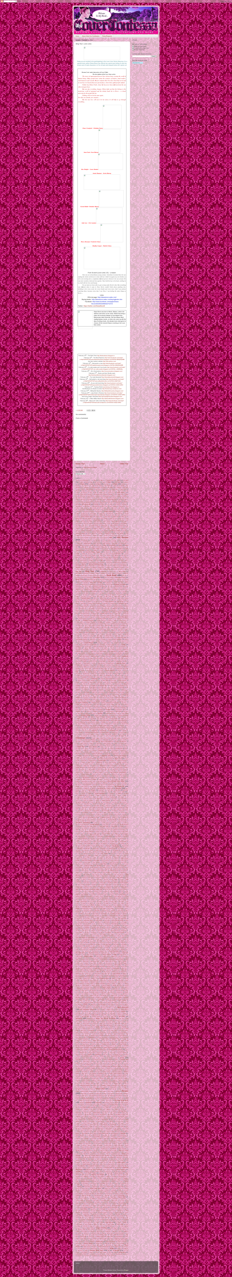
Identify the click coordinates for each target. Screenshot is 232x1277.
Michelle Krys (99, 997)
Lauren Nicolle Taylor (106, 918)
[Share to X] (91, 410)
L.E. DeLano (98, 903)
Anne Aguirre (107, 532)
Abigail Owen (115, 489)
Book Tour (119, 579)
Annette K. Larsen (109, 533)
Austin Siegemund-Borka (117, 548)
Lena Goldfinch (117, 925)
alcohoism (89, 497)
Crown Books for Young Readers (106, 644)
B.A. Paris (85, 555)
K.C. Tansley (125, 853)
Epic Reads (124, 702)
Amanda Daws (119, 511)
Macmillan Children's (93, 953)
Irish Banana (91, 790)
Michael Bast (103, 992)
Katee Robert (100, 869)
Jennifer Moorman (84, 824)
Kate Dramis (114, 865)
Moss (110, 1007)
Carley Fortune (120, 601)
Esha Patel (82, 707)
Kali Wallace (84, 858)
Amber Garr (124, 516)
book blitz (124, 575)
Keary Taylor (91, 879)
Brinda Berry (116, 587)
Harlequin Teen (106, 755)
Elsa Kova (85, 690)
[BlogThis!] (89, 410)
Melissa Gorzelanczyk (87, 987)
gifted (101, 734)
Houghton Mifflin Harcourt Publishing (86, 779)
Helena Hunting (123, 769)
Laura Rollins (80, 913)
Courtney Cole (115, 641)
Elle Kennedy (120, 687)
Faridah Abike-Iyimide (110, 713)
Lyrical (106, 947)
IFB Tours (105, 783)
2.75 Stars (81, 482)
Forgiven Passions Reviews (93, 722)
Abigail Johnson (106, 489)
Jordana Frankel (96, 841)
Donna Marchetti (119, 672)
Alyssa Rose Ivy (115, 509)
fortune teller (116, 722)
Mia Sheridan (125, 990)
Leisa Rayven (101, 925)
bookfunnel (125, 579)
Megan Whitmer (84, 981)
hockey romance (85, 774)
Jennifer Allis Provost (92, 817)
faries (118, 713)
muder (98, 1009)
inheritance (110, 786)
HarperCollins (102, 760)
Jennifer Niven (105, 824)
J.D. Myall (103, 795)
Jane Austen (96, 805)
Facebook (78, 711)
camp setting (85, 599)
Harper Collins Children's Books (105, 758)
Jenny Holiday (114, 826)
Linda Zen (93, 930)
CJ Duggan (122, 627)
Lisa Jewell (103, 934)
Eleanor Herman (122, 680)
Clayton (120, 630)
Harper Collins (91, 758)
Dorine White (94, 673)
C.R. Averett (92, 594)
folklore (93, 718)
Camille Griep (112, 598)
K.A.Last (113, 853)
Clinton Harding (110, 632)
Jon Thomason (114, 838)
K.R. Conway (79, 857)
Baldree (95, 557)
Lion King (86, 932)
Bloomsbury (79, 573)
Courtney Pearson (124, 641)
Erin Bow (109, 706)
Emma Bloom (93, 697)
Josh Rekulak (79, 843)
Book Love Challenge (109, 577)
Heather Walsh (119, 767)
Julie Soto (87, 848)
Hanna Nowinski (92, 750)
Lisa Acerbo (93, 932)
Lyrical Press (113, 947)
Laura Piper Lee (124, 911)
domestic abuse (92, 672)
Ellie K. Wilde (108, 689)
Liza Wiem (122, 937)
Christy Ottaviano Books (89, 625)
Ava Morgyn (107, 550)
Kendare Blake (103, 882)
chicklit (107, 615)
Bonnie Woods (84, 575)
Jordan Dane (112, 839)
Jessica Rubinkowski (112, 829)
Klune (117, 893)
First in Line (125, 717)
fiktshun (109, 717)
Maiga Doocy (114, 956)
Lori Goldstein (93, 942)
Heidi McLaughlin (91, 769)
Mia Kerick (118, 990)
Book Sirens (102, 579)
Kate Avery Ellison (89, 865)
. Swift (77, 480)
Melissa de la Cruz (117, 985)
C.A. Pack (116, 591)
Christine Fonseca (88, 620)
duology (108, 675)
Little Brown (124, 935)
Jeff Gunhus (85, 812)
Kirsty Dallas (92, 893)
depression (99, 666)
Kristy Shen (100, 899)
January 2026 (83, 809)
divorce (125, 670)
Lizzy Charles (105, 939)
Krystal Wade (124, 899)
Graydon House (83, 743)
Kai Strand (101, 857)
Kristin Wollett (121, 898)
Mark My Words (93, 966)
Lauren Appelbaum (85, 915)
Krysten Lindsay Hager (81, 901)
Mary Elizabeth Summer (91, 970)
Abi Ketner (98, 489)
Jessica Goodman (118, 828)
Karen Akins (116, 858)
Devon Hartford (118, 666)
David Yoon (105, 658)
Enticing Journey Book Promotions (110, 702)
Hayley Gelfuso (90, 762)
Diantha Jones (119, 668)
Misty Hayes (116, 1002)
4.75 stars (106, 484)
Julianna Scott (90, 845)
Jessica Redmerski (102, 829)
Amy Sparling (124, 523)
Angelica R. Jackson (97, 528)
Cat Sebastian (101, 605)
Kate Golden (87, 867)
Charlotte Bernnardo (84, 613)
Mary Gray (101, 970)
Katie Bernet (78, 874)
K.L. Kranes (109, 855)
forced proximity (85, 720)
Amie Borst (121, 518)
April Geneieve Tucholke (82, 537)
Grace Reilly (95, 741)
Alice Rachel (117, 504)
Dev (112, 666)
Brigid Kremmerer (107, 587)
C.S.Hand (105, 594)
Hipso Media (124, 770)
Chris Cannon (98, 617)
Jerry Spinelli (84, 828)
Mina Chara (104, 1000)
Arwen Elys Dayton (122, 540)
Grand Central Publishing (106, 741)
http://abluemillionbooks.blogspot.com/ (113, 398)
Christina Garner (92, 618)
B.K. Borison (115, 555)
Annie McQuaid (87, 535)
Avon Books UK (107, 552)
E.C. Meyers (105, 677)
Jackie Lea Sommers (88, 800)
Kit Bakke (99, 893)
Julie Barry (107, 845)
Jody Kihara (125, 836)
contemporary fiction (121, 637)
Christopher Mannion (91, 623)
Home (77, 36)
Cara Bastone (88, 601)
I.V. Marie (78, 783)
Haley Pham (78, 750)
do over (84, 672)
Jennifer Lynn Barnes (116, 822)
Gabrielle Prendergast (94, 728)
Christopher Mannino (80, 623)
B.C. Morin (100, 555)
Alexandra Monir (106, 501)
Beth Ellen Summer (92, 565)
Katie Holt (110, 874)
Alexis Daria (103, 503)
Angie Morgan (108, 528)
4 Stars (82, 484)
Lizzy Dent (112, 939)
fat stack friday (85, 715)
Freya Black (80, 725)
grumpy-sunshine (109, 745)
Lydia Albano (124, 944)
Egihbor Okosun (81, 680)
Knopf (122, 893)
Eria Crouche (97, 704)
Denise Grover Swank (114, 665)
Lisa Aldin (100, 932)
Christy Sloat (100, 625)
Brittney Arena (88, 589)
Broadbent (95, 589)
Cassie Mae (78, 605)
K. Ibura (79, 853)
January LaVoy (91, 809)
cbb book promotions (118, 606)
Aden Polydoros (84, 492)
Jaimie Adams (106, 802)
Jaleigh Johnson (123, 802)
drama (121, 673)
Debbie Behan (102, 661)
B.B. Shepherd (92, 555)
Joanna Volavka (91, 836)
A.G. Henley (99, 485)
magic (115, 954)
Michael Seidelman (106, 993)
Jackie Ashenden (123, 798)
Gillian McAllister (108, 734)
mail (120, 956)
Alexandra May (98, 501)
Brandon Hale (101, 584)
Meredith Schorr (93, 990)
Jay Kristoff (114, 810)
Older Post (124, 464)
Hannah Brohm (114, 750)
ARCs (91, 540)
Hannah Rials (107, 753)
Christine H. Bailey (112, 620)
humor (77, 781)
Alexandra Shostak (117, 501)
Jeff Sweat (99, 812)
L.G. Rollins (106, 903)
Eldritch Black (113, 680)
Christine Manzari (80, 622)
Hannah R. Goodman (97, 753)
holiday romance (123, 774)
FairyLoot (95, 711)
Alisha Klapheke (113, 506)
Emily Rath (80, 695)
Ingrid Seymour (101, 786)
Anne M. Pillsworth (91, 533)
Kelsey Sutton (95, 882)
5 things (123, 484)
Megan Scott (111, 980)
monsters (112, 1005)
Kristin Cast (88, 898)
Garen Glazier (120, 728)
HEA (106, 762)
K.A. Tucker (104, 853)
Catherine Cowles (118, 605)
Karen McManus (96, 862)
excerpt (108, 709)
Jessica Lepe (83, 829)
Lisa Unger (90, 935)
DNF (77, 672)
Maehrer (79, 954)
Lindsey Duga (123, 930)
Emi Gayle (86, 692)
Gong (81, 739)
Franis (102, 723)
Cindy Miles (87, 627)
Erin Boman (102, 706)
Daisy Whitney (86, 649)
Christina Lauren (102, 618)
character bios (107, 612)
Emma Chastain (109, 697)
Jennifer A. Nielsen (81, 817)
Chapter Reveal (98, 611)
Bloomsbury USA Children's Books (91, 573)
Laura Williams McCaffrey (114, 913)
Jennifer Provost (114, 824)
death (84, 661)
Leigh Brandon (123, 923)
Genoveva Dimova (104, 732)
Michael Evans (111, 992)
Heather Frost (118, 764)
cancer (114, 599)
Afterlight (111, 494)
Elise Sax (106, 682)
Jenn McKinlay (79, 815)
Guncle (101, 746)
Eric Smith (118, 704)
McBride (83, 975)
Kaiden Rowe (108, 857)
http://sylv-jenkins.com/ (109, 361)
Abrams (77, 491)
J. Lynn (122, 791)
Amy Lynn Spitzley (88, 523)
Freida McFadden (124, 723)
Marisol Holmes (98, 964)
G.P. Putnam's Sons (119, 727)
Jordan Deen (120, 839)
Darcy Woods (108, 654)
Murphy (79, 1011)
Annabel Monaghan (97, 532)
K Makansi (114, 851)
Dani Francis (119, 649)
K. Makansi (85, 853)
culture (94, 646)
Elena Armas (84, 682)
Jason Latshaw (125, 809)
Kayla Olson (112, 877)
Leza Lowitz (104, 927)
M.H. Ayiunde (106, 949)
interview (118, 788)
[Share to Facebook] (93, 410)
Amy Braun (113, 520)
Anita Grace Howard (80, 530)
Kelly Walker (107, 881)
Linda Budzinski (85, 930)
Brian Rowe (110, 586)
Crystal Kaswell (88, 646)
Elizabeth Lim (94, 685)
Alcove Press (96, 497)
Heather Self (111, 767)
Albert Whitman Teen (80, 497)
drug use (96, 675)
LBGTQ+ (92, 922)
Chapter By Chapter (88, 611)
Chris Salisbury (106, 617)
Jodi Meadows (108, 836)
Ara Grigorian (104, 537)
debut (125, 661)
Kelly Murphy (94, 881)
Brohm (121, 589)
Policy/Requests (107, 36)
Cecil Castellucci (91, 608)
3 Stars (108, 482)
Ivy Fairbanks (93, 791)
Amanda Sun (102, 515)
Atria (104, 545)
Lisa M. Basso (111, 934)
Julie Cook (94, 846)
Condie (116, 635)
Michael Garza (119, 992)
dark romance (94, 656)
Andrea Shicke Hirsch (81, 526)
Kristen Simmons (118, 896)
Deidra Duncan (86, 663)
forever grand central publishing (119, 720)
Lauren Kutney (79, 918)
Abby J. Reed (80, 489)
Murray (84, 1011)
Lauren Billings (104, 915)
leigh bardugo (114, 923)
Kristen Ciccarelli (80, 896)
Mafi (84, 954)
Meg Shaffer (115, 976)
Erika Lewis (95, 706)
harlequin (79, 755)
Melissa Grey (96, 987)
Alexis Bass (95, 502)
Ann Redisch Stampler (114, 530)
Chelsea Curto (118, 613)
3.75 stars (125, 482)
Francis (89, 723)
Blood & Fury (112, 571)
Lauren (77, 915)
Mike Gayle (125, 999)
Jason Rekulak (87, 810)
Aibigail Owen (120, 494)
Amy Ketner (124, 521)
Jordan (106, 839)
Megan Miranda (84, 980)
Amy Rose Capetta (98, 523)
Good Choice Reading (90, 740)
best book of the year (111, 564)
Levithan (87, 927)
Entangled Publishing (82, 702)
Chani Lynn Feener (112, 610)
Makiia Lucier (125, 956)
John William (106, 838)
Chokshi (86, 617)
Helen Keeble (115, 769)
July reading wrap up (122, 848)
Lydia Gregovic (79, 946)
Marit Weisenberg (84, 966)
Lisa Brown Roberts (119, 932)
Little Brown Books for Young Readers (85, 937)
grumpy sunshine (99, 744)
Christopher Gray (122, 622)
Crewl (122, 642)
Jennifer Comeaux (90, 819)
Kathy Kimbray (97, 872)
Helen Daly (99, 769)
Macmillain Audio (114, 951)
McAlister (124, 973)
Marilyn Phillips (122, 963)
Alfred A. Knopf (111, 502)
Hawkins (83, 762)
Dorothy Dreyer (102, 673)
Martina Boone (116, 968)
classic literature (92, 630)
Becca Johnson (92, 562)
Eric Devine (104, 704)
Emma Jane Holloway (121, 697)
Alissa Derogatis (93, 508)
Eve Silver (124, 707)
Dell (95, 665)
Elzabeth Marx (125, 690)
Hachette (111, 748)
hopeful (122, 777)
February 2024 (113, 715)
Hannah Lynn (105, 752)
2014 (91, 482)
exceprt (100, 709)
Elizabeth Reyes (84, 687)
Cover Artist (79, 642)
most (114, 1007)
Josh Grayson (123, 841)
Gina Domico (93, 735)
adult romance (121, 492)
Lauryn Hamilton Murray (117, 920)
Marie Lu (101, 963)
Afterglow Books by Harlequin (100, 494)
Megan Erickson (104, 978)
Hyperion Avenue (101, 781)
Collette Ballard (99, 635)
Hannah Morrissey (114, 752)
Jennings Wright (81, 826)
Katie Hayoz (102, 874)
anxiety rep (106, 535)
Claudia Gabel (106, 630)
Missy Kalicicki (108, 1002)
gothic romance (123, 739)
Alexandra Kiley (89, 501)
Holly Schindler (94, 777)
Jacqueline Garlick (80, 802)
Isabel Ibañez (102, 790)
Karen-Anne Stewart (114, 862)
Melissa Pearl (80, 988)
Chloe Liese (80, 617)
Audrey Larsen (79, 548)
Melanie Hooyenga (113, 981)
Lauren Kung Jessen (122, 916)
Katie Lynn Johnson (118, 874)
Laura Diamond (105, 910)
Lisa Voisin (97, 935)
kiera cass (115, 886)
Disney (101, 670)
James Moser (87, 803)
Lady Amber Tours (86, 906)
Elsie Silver (108, 690)
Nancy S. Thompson (122, 1013)
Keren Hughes (101, 884)
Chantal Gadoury (123, 610)
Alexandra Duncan (80, 501)
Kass (121, 863)
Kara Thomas (109, 858)
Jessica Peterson (92, 829)
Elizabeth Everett (108, 683)
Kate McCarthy (121, 867)
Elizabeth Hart (118, 683)
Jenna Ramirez (98, 815)
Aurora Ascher (105, 548)
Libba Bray (87, 928)
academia (89, 490)
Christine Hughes (123, 620)
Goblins (109, 738)
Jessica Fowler (109, 828)
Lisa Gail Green (94, 934)
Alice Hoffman (109, 504)
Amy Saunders (115, 523)
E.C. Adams (97, 677)
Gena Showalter (79, 732)
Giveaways (80, 738)
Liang (81, 929)
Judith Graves (112, 843)
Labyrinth (99, 905)
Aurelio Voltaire (96, 548)
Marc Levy (88, 959)
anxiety (100, 535)
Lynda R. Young (115, 946)
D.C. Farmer (96, 648)
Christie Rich (114, 617)
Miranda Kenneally (89, 1002)
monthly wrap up (81, 1007)
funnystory (122, 725)
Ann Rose (124, 530)
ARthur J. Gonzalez (111, 540)
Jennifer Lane (97, 822)
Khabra (85, 886)
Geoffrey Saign (123, 732)
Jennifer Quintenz (124, 824)
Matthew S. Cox (89, 973)
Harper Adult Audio (111, 757)
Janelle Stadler (92, 807)
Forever (93, 720)
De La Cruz (124, 660)
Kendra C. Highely (112, 882)
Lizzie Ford (97, 939)
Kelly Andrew (114, 879)
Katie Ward (120, 875)
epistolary (83, 704)
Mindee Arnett (112, 1000)
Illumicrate (117, 783)
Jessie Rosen (108, 831)
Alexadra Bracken (91, 499)
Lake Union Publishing (98, 906)
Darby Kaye (100, 654)
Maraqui (83, 959)
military (94, 1000)
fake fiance (125, 711)
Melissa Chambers (95, 985)
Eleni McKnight (92, 682)
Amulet (82, 520)
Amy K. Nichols (116, 521)
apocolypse (113, 535)
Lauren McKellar (95, 918)
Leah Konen (106, 922)
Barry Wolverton (83, 560)
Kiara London (101, 886)
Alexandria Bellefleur (85, 503)
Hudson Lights (115, 779)
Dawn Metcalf (83, 660)
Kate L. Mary (113, 867)
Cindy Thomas (104, 627)
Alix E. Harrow (102, 508)
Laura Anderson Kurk (87, 910)
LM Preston (119, 939)
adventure (90, 494)
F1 (125, 709)
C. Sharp (110, 591)
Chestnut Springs (95, 615)
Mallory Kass (94, 958)
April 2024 (120, 535)
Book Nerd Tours (121, 577)
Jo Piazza (104, 834)
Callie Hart (124, 596)
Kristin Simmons (104, 898)
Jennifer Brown (115, 817)
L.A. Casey (82, 903)
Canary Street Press (106, 600)
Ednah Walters (109, 678)
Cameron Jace (103, 598)
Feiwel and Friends (123, 715)
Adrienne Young (111, 492)
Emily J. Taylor (106, 694)
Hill (118, 770)
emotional (91, 701)
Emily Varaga (113, 695)
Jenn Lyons (117, 814)
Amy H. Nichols (106, 521)
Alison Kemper (84, 508)
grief (86, 744)
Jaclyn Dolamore (106, 800)
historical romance (99, 772)
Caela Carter (91, 596)
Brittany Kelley (123, 587)
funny (116, 725)
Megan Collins (79, 978)
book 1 (103, 575)
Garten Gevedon (86, 730)
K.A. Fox (91, 853)
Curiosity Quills (101, 646)
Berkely (77, 564)
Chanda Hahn (87, 610)
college (92, 635)
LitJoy (118, 935)
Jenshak (122, 826)
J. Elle (108, 791)
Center (121, 608)
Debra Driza (119, 661)
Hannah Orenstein (86, 753)
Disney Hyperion (110, 670)
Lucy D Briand (82, 944)
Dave (109, 656)
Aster (92, 545)
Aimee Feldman (90, 496)
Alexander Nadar (101, 499)
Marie (86, 963)
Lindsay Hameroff (114, 930)
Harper (96, 757)
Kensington (94, 884)
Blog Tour (89, 571)
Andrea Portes (123, 525)
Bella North (124, 562)
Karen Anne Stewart (87, 860)
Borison (116, 581)
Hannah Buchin (79, 752)
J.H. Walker (124, 795)
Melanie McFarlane (80, 983)
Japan (110, 809)
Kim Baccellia (88, 887)
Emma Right (111, 699)
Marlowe (117, 966)
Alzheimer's (79, 511)
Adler (96, 492)
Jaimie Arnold (114, 802)
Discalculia (89, 670)
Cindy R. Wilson (95, 627)
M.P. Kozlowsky (86, 951)
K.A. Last (97, 853)
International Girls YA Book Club (105, 788)
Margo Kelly (85, 961)
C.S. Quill (99, 594)
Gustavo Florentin (109, 746)
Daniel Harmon (94, 651)
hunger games (84, 781)
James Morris (79, 803)
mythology (78, 1013)
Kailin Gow (116, 857)
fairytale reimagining (109, 711)
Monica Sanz (105, 1005)
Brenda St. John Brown (99, 586)
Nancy (94, 1013)
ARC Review (122, 537)
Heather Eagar (99, 764)
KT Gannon (91, 901)
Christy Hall (79, 625)
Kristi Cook (125, 896)
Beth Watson (93, 567)
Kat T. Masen (80, 865)
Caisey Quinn (100, 596)
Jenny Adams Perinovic (92, 826)
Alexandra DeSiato (122, 499)
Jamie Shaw (125, 803)
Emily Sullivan (103, 696)
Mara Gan (112, 958)
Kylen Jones (121, 901)
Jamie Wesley (80, 805)
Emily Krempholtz (115, 694)
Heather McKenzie (102, 767)
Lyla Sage (107, 946)
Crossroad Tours (92, 644)
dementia (100, 665)
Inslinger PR (87, 788)
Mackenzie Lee (103, 951)
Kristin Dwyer (96, 898)
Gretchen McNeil (79, 744)
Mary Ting (123, 970)
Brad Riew (85, 582)
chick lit (102, 615)
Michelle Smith (84, 999)
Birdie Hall (88, 569)
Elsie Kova (101, 690)
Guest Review (93, 746)
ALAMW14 (124, 496)
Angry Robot (124, 528)
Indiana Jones (120, 784)
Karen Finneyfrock (115, 860)
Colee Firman (100, 634)
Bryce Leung (85, 591)
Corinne (126, 639)
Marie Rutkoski (108, 963)
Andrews (113, 526)
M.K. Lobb (113, 949)
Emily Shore (95, 695)
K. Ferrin (126, 851)
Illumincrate (124, 783)
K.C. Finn (119, 853)
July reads (78, 850)
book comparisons (87, 577)
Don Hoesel (101, 672)
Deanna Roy (78, 661)
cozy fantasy (116, 643)
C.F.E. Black (85, 593)
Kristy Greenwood (92, 899)
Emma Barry (85, 697)
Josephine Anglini (114, 841)
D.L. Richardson (120, 648)
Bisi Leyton (95, 569)
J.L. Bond (93, 797)
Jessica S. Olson (79, 831)
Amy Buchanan (120, 520)
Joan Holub (125, 835)
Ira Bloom (83, 790)
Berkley (83, 564)
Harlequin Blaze (96, 755)
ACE (94, 491)
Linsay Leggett (79, 932)
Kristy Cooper (83, 899)
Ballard (109, 557)
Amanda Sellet (84, 515)
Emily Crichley (121, 692)
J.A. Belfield (119, 793)
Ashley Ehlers (114, 541)
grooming (91, 744)
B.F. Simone (107, 555)
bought (121, 581)
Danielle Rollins (90, 653)
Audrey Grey (124, 547)
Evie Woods (93, 709)
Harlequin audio (87, 755)
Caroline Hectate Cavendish (94, 603)
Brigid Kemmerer (97, 588)
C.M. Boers (124, 593)
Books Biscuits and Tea (87, 581)
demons (105, 665)
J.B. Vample (96, 795)
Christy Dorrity (125, 623)
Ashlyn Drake (115, 543)
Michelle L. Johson (108, 997)
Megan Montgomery (94, 980)
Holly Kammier (123, 775)
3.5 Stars (117, 482)
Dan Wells (112, 649)
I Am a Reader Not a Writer (116, 781)
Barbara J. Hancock (99, 558)
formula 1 (103, 722)
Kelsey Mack (78, 882)
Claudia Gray (114, 630)
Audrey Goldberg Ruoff (102, 547)
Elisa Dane (100, 682)
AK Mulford (107, 496)
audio (120, 545)
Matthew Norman (79, 973)
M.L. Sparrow (121, 949)
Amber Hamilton (87, 518)
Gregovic (115, 743)
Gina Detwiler (84, 735)
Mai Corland (99, 956)
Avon (81, 552)
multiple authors (110, 1009)
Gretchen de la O (123, 743)
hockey (77, 774)
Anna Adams (87, 531)
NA (83, 1013)
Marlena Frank (110, 966)
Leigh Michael (79, 925)
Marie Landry (93, 963)
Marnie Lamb (124, 966)
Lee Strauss (100, 923)
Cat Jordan (93, 605)
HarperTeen (111, 760)
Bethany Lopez (101, 567)
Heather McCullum (92, 767)
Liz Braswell (100, 937)
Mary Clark (124, 968)
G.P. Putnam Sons (84, 727)
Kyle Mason (105, 901)
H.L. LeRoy (98, 748)
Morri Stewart (103, 1007)
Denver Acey (92, 666)
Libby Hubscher (99, 928)
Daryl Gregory (103, 656)
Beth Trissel (85, 567)
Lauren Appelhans (95, 915)
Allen (108, 508)
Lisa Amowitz (108, 932)
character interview (117, 612)
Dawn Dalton (113, 658)
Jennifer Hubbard (113, 820)
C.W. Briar (111, 594)
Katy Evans (90, 877)
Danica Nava (86, 651)
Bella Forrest (117, 562)
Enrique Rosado (113, 701)
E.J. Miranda (112, 677)
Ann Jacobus (105, 530)
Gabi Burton (83, 728)
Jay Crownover (105, 810)
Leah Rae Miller (115, 922)
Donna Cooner (109, 672)
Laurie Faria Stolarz (88, 920)
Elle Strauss (85, 689)
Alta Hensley (89, 509)
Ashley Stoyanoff (97, 543)
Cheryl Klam (125, 613)
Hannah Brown (123, 750)
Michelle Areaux (113, 995)
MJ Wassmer (124, 1002)
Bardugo (122, 558)
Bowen (126, 581)
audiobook (83, 547)
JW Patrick (101, 851)
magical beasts (79, 956)
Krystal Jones (116, 899)
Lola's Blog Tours (108, 940)
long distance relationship (119, 940)
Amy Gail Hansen (98, 521)
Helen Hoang (107, 769)
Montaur (118, 1005)
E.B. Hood (90, 677)
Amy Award (97, 520)
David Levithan (98, 658)
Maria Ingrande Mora (94, 961)
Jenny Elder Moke (103, 826)
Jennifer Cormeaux (101, 819)
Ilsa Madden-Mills (87, 784)
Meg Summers (123, 976)
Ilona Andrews (79, 784)
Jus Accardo (116, 850)
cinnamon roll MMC (113, 627)
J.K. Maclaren (79, 797)
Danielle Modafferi (81, 653)
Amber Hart (96, 518)
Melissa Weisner (98, 988)
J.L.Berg (105, 797)
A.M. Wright (102, 487)
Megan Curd (94, 978)
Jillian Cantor (97, 833)
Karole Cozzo (79, 863)
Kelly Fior (121, 879)
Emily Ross (87, 695)
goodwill (106, 740)
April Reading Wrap (94, 537)
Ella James (93, 687)
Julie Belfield (115, 845)
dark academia (117, 654)
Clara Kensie (109, 629)
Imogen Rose (103, 784)
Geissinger (124, 730)
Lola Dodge (99, 941)
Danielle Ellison (113, 651)
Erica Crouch (125, 704)
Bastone (97, 560)
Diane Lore (111, 668)
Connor (90, 637)
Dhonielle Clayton (79, 668)
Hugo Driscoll (123, 779)
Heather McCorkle (80, 767)
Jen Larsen (84, 814)
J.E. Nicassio (110, 795)
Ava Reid (114, 550)
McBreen (78, 975)
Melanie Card (104, 981)
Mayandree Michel (106, 973)
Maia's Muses (106, 956)
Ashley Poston (87, 543)
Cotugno (98, 641)
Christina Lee (111, 618)
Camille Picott (120, 598)
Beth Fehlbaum (101, 565)
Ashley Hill (79, 543)
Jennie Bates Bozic (124, 815)
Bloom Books (122, 571)
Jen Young (104, 814)
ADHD (91, 492)
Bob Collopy (111, 573)
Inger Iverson (84, 786)
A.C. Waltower (84, 485)
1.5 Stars (101, 480)
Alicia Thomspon (96, 506)
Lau (126, 908)
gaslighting (94, 730)
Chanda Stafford (96, 610)
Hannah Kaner (97, 752)
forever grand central (104, 720)
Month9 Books (125, 1005)
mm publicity (78, 1004)
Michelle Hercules (90, 997)
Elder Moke (105, 680)
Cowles (105, 643)
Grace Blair (78, 741)
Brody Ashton (115, 589)
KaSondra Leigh (114, 864)
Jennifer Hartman (91, 820)
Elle (99, 687)
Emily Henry (98, 694)
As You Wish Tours (87, 541)
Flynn (88, 718)
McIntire (107, 975)
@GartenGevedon (84, 480)
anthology (95, 535)
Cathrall (98, 606)
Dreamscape (80, 675)
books (78, 581)
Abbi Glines (125, 487)
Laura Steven (95, 913)
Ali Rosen (102, 504)
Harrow (77, 762)
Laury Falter (107, 920)
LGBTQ (110, 927)
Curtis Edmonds (110, 646)
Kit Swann (105, 893)
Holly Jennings (115, 775)
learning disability (88, 923)
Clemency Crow (101, 632)
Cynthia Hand (87, 648)
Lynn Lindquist (83, 947)
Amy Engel (82, 521)
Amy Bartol (106, 520)
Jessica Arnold (100, 828)
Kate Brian (99, 865)
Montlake (90, 1007)
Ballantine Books (102, 557)
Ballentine (115, 557)
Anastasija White (104, 525)
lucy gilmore (98, 944)
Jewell (78, 833)
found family (124, 722)
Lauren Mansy (87, 918)
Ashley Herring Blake (123, 541)
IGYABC (111, 783)
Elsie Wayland (117, 690)
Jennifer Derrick (112, 819)
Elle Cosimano (112, 687)
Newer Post (80, 464)
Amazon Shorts (98, 516)
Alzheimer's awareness (89, 511)
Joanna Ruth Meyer (81, 836)
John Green (99, 838)
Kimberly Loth (79, 891)
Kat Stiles (126, 863)
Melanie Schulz (89, 983)
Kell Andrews (99, 879)
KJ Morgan (111, 893)
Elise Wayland (114, 682)
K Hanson (108, 851)
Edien (102, 678)
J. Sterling (83, 793)
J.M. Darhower (121, 797)
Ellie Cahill (101, 689)
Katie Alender (124, 872)
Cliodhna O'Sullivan (120, 632)
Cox (110, 643)
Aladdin (118, 496)
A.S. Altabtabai (118, 487)
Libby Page (107, 928)
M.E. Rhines (98, 949)
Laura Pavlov (116, 911)
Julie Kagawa (116, 846)
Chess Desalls (86, 615)
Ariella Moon (97, 540)
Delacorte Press (120, 663)
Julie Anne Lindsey (99, 845)
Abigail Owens (123, 489)
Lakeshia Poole (108, 906)
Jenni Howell (115, 815)
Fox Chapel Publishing (81, 723)
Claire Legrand (101, 629)
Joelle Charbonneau (82, 838)
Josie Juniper (87, 843)
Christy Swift (108, 625)
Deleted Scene (88, 665)
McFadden (95, 975)
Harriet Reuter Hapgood (121, 760)
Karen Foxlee (124, 860)
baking (82, 557)
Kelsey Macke (86, 882)
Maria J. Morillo (104, 961)
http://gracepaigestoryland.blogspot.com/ (110, 396)
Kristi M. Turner (80, 898)
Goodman (100, 739)
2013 (86, 482)
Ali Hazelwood (86, 504)
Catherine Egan (83, 606)
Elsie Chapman (93, 690)
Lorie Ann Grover (101, 942)
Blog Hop (78, 571)
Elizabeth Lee (85, 685)
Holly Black (92, 776)
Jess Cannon (92, 828)
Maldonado (79, 958)
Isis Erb (117, 790)
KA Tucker (94, 857)
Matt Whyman (107, 971)
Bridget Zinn (88, 587)
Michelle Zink (93, 999)
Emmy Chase (83, 701)
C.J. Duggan (93, 593)
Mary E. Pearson (80, 970)
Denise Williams (83, 666)
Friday (86, 725)
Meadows (88, 976)
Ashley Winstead (106, 543)
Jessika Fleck (116, 831)
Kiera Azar (108, 886)
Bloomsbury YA (104, 573)
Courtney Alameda (106, 641)
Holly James (107, 775)
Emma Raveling (103, 699)
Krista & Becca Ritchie (103, 894)
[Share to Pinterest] (94, 410)
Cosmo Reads (85, 641)
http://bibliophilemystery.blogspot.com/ (112, 391)
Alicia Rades (87, 506)
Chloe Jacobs (125, 615)
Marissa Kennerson (108, 964)
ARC (110, 537)
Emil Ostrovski (102, 692)
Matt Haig (98, 971)
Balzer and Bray (83, 558)
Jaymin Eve (121, 810)
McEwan (89, 975)
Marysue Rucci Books (81, 971)
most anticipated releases (86, 1009)
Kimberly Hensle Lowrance (110, 889)
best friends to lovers (81, 565)
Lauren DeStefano (90, 916)
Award (83, 553)
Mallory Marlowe (103, 958)
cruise (117, 644)
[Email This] (87, 410)
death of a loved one (92, 661)
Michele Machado (94, 995)
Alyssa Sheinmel (124, 509)
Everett (85, 709)
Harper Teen (118, 758)
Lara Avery (95, 908)
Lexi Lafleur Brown (95, 927)
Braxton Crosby (108, 584)
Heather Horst (86, 765)
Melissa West (107, 988)
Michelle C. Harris (80, 997)
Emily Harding (90, 694)
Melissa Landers (106, 987)
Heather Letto (95, 765)
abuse (83, 491)
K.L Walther (95, 855)
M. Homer (83, 949)
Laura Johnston (92, 911)
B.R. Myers (124, 555)
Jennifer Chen (81, 819)
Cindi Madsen (124, 625)
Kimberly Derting (85, 889)
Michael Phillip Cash (86, 993)
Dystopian (83, 677)
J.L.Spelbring (112, 797)
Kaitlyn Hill (78, 858)
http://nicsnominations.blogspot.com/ (112, 371)
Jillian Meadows (106, 833)
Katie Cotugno (86, 874)
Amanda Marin (110, 513)
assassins (87, 545)
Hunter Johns (92, 781)
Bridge (82, 587)
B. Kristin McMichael (116, 553)
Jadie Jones (98, 802)
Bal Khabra (88, 557)
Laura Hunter (84, 911)
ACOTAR (100, 490)
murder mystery (124, 1009)
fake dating (118, 711)
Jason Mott (79, 810)
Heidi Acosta (83, 769)
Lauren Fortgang (100, 916)
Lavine (126, 920)
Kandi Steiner (101, 858)
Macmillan (124, 951)
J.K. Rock (86, 797)
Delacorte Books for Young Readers (106, 663)
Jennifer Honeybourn (101, 820)
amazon (118, 514)
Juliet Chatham (95, 848)
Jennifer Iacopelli (123, 820)
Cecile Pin (99, 608)
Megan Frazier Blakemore (117, 978)
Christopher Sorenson (115, 623)
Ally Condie (82, 509)
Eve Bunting (116, 707)
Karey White (124, 862)
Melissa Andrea (85, 985)
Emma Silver (119, 699)
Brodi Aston (102, 589)
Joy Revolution (103, 843)
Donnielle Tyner (86, 673)
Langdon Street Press (86, 908)
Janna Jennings (118, 807)
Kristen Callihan (123, 894)
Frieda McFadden (93, 725)
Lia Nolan (123, 927)
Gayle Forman (102, 730)
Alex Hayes (82, 499)
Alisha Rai (121, 506)
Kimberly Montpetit (88, 891)
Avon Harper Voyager (118, 552)
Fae (83, 711)
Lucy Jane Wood (107, 944)
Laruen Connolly (119, 908)
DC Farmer (115, 660)
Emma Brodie (101, 697)
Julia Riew (82, 845)
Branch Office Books (118, 582)
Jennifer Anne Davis (105, 817)
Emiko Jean (94, 692)
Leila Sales (94, 925)
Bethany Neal (109, 567)
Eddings (88, 678)
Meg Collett (101, 976)
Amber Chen (115, 516)
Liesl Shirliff (124, 928)
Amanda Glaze (93, 513)
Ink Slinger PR (119, 786)
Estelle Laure (90, 707)
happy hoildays (115, 753)
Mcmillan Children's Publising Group (119, 975)
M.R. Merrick (95, 951)
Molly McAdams (102, 1004)
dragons (116, 673)
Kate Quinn (92, 869)
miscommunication (99, 1002)
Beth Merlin (108, 565)
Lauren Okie (115, 918)
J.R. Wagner (98, 798)
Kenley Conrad (80, 884)
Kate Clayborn (106, 865)
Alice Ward (124, 504)
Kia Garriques (92, 886)
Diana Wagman (104, 668)
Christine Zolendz (90, 622)
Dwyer (125, 675)
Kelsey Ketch (123, 881)
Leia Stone (107, 923)
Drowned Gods (88, 675)
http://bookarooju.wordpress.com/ (112, 388)
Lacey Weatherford (117, 905)
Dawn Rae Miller (102, 660)
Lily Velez (78, 930)
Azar (96, 553)
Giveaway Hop (122, 735)
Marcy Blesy (96, 959)
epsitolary (89, 704)
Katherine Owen (94, 870)
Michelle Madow (118, 997)
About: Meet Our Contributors (90, 36)
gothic (116, 739)
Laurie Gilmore (98, 920)
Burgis (100, 591)
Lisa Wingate (104, 935)
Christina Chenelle (82, 618)
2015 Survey (97, 482)
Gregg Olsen (98, 743)
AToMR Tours (99, 545)
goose (111, 739)
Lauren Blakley (123, 915)
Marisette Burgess (80, 964)
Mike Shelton (80, 1000)
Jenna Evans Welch (88, 815)
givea (107, 735)
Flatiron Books (80, 718)
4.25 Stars (91, 484)
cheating (111, 613)
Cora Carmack (117, 639)
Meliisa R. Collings (111, 983)
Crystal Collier (79, 646)
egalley (126, 678)
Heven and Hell (111, 770)
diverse (119, 670)
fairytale (101, 711)
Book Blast (111, 575)
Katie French (95, 874)
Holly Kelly (78, 777)
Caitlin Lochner (108, 596)
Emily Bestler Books (111, 692)
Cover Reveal (88, 643)
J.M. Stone (84, 798)
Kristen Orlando (108, 896)
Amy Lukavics (79, 523)
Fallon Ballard (80, 713)
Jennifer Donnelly (122, 819)
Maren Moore (104, 959)
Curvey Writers (123, 646)
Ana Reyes (85, 525)
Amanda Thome (111, 514)
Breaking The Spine (120, 584)
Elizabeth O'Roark (113, 685)
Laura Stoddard (103, 913)
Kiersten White (79, 887)
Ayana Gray (90, 553)
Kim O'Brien (95, 887)
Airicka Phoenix (99, 496)
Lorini (108, 942)
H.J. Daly (92, 748)
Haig (126, 748)
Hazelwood (99, 762)
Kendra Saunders (123, 882)
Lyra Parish (100, 947)
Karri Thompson (87, 863)
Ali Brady (118, 503)
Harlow (90, 757)
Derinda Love (106, 666)
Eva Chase (97, 707)
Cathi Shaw (91, 606)
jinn (87, 834)
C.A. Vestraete (123, 591)
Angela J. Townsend (86, 528)
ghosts (97, 734)
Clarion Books (84, 630)
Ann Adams (88, 530)
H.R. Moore (105, 748)
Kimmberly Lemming (108, 891)
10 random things (109, 480)
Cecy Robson (107, 608)
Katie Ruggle (113, 875)
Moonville (96, 1007)
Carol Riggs (83, 603)
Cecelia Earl (83, 608)
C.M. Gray (78, 594)
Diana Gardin (88, 668)
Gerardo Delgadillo (89, 734)
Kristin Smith (113, 898)
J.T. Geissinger (106, 798)
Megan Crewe (87, 978)
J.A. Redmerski (81, 795)
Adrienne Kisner (102, 492)
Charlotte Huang (94, 613)
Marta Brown (98, 968)
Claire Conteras (85, 629)
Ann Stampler (79, 531)
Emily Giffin (82, 694)
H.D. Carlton (85, 748)
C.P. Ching (84, 594)
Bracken (79, 582)
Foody (98, 718)
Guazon (126, 744)
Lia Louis (116, 927)
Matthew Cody (115, 971)
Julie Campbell (80, 846)
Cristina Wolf (83, 644)
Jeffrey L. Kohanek (107, 812)
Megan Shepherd (119, 980)
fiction (92, 717)
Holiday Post (114, 774)
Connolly (85, 637)
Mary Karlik (109, 970)
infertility (77, 786)
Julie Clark (87, 846)
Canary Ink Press (95, 599)
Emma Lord (87, 699)
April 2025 (126, 535)
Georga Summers (80, 734)
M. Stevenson (90, 949)
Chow (91, 617)
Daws (109, 660)
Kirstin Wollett (84, 893)
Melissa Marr (117, 987)
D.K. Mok (112, 648)
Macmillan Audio (80, 953)
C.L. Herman (116, 593)
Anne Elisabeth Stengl (118, 531)
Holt (107, 777)
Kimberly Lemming (122, 889)
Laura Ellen (113, 910)
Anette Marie (120, 526)
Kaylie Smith (120, 877)
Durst (113, 675)
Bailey (77, 557)
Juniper (91, 850)
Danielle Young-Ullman (109, 653)
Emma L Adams (79, 699)
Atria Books (112, 545)
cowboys (99, 642)
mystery (123, 1011)
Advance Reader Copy (81, 494)
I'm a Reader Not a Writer (88, 783)
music (89, 1011)
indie (126, 784)
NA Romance (88, 1013)
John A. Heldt (92, 838)
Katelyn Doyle (108, 869)
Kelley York (106, 879)
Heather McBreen (123, 765)
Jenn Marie (124, 814)
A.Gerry (115, 485)
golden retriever (116, 738)
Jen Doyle (122, 812)
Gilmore (116, 734)
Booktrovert (104, 581)
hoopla (111, 777)
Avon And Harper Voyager (93, 552)
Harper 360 (102, 757)
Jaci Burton (114, 798)
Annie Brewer (120, 533)
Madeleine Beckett (105, 952)
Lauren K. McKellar (110, 916)
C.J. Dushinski (100, 593)
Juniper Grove (98, 850)
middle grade (101, 999)
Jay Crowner (96, 810)
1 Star (94, 480)
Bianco (82, 569)
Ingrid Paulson (93, 786)
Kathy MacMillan (106, 872)
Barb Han (91, 558)
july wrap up (85, 850)
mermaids (100, 990)
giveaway (113, 735)
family (86, 713)
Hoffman (94, 774)
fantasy (100, 713)
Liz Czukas (107, 937)
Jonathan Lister (89, 839)
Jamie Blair (101, 803)
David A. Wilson (116, 656)
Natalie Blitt (86, 1014)
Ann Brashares (96, 530)
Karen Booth (97, 860)
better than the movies (119, 567)
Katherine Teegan (113, 870)
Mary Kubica (116, 970)
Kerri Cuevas (116, 884)
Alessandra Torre (114, 497)
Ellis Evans (78, 690)
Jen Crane (116, 812)
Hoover (117, 777)
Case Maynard (113, 603)
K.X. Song (87, 857)
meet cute (94, 976)
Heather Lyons (103, 765)
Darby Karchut (92, 654)
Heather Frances (109, 764)
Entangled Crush (122, 701)
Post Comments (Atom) (90, 467)
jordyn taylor (105, 841)
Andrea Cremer (114, 525)
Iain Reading (98, 783)
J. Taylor (89, 793)
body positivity (119, 573)
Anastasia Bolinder (94, 525)
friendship (111, 725)
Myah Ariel (112, 1011)
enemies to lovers (100, 701)
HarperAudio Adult (92, 760)
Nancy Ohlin (101, 1013)
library (113, 929)
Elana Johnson (91, 680)
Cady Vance (83, 596)
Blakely (121, 569)
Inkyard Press (79, 788)
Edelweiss (95, 678)
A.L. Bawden (121, 485)
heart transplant (112, 762)
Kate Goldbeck (79, 867)
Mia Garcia (111, 990)
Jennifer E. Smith (80, 821)
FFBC (85, 717)
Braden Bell (93, 582)
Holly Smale (102, 777)
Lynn (77, 947)
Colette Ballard (108, 634)
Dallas (92, 649)
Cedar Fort (114, 608)
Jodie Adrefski (118, 836)
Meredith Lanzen (84, 990)
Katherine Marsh (85, 870)
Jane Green (112, 805)
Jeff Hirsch (92, 812)
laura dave (97, 910)
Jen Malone (91, 814)
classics (99, 630)
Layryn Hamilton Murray (82, 922)
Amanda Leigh (101, 513)
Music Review (104, 1011)
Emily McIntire (124, 694)
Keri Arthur (109, 884)
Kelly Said (101, 881)
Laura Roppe (88, 913)
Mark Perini (102, 966)
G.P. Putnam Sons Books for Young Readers (102, 727)
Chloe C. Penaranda (115, 615)
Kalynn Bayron (92, 858)
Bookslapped (97, 581)
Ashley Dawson (105, 541)
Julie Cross (101, 846)
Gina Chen (122, 734)
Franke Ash (108, 723)
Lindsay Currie (105, 930)
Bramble (100, 582)
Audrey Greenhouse (114, 547)
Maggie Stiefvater (107, 954)
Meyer (106, 990)
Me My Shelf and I (80, 976)
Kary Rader (95, 863)
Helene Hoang (79, 770)
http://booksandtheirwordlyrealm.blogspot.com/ (102, 375)
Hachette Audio (119, 748)
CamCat (95, 598)
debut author (78, 663)
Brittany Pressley (79, 589)
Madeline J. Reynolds (115, 952)
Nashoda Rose (79, 1014)
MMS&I (85, 1004)
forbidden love (114, 718)
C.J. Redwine (109, 593)
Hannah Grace (88, 752)
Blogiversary (104, 571)
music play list (96, 1011)
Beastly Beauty (109, 560)
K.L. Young (124, 855)
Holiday (99, 774)
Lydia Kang (87, 946)
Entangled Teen (95, 702)
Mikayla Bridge (117, 999)
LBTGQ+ (99, 922)
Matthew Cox (124, 971)
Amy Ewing (89, 521)
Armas (104, 540)
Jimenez (82, 834)
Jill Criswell (89, 833)
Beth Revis (78, 567)
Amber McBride (104, 518)
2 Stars (118, 480)
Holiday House (106, 774)
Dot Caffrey (110, 673)
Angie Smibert (116, 528)
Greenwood (91, 743)
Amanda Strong (93, 514)
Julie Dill (108, 846)
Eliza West (90, 683)
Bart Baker (91, 560)
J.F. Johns (117, 795)
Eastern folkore (80, 678)
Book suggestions (111, 579)
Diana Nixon (96, 668)
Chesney (79, 615)
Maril (115, 963)
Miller (99, 1000)
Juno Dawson (107, 850)
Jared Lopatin (117, 809)
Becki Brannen (101, 562)
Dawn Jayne (121, 658)
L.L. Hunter (121, 903)
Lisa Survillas (83, 935)
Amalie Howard (108, 511)
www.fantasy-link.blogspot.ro (111, 387)
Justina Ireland (79, 852)
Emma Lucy (95, 699)
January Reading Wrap (102, 809)
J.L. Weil (99, 797)
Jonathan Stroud (99, 839)
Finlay (119, 717)
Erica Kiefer (79, 706)
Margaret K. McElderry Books (116, 959)
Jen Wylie (98, 814)
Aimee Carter (82, 496)
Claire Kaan (93, 629)
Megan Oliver (103, 980)
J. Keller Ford (115, 791)
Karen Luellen (87, 862)
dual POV (102, 675)
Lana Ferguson (118, 906)
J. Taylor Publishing (99, 793)
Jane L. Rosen (120, 805)
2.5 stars (125, 480)
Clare (114, 629)
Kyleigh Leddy (113, 901)
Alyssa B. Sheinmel (106, 509)
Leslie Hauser (125, 925)
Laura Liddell (101, 911)
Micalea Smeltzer (94, 992)
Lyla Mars (100, 946)
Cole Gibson (92, 634)
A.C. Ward (92, 485)
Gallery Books (110, 729)
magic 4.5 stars (123, 954)
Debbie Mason (111, 661)
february (106, 715)
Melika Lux (120, 983)
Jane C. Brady (104, 805)
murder (117, 1009)
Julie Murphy (125, 846)
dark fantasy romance (84, 656)
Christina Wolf (119, 618)
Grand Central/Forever (120, 741)
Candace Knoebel (123, 599)
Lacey (109, 905)
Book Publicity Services (92, 579)
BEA (102, 560)
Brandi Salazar (92, 584)
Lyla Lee (94, 946)
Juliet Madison (104, 848)
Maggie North (98, 954)
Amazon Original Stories (87, 516)
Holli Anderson (84, 775)
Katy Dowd (84, 877)
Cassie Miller (86, 605)
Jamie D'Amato (108, 803)
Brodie (108, 589)
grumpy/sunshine (119, 744)
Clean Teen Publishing (90, 632)
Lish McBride (112, 935)
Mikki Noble (87, 1000)
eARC (126, 677)
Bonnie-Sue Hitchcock (94, 575)
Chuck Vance (116, 625)
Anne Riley (100, 533)
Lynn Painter (92, 947)
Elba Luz (99, 680)
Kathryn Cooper (79, 872)
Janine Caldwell (109, 807)
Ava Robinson (121, 550)
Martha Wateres (106, 968)
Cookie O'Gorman (102, 639)
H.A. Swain (124, 746)
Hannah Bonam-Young (103, 750)
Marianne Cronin (79, 963)
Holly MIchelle (85, 777)
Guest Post (80, 746)
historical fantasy (79, 772)
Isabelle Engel (110, 790)
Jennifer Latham (105, 822)
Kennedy (88, 884)
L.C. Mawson (90, 903)
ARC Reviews (84, 540)
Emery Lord (79, 692)
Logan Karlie (84, 941)
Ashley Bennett (96, 541)
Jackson (97, 800)
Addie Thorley (120, 490)
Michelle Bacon (123, 995)
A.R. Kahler (110, 487)
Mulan (103, 1009)
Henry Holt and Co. (88, 770)
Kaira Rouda (124, 857)
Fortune (109, 722)
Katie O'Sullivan (96, 875)
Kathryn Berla (124, 870)
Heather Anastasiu (122, 762)
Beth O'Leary (116, 565)
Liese (118, 929)
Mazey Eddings (116, 973)
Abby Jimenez (89, 489)
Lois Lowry (92, 940)
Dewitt (125, 666)
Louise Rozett (114, 942)
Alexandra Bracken (111, 499)
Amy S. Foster (107, 523)
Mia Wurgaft (86, 992)
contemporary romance (81, 639)
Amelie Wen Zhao (113, 518)
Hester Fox (103, 770)
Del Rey (94, 663)
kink (122, 891)
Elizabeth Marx (103, 685)
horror (127, 777)
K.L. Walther (117, 855)
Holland (77, 775)
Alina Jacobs (105, 506)
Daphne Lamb (83, 654)
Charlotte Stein (103, 613)
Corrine (79, 641)
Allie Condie (114, 508)
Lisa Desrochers (85, 934)
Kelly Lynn (86, 881)
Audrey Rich (87, 548)
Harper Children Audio (80, 758)
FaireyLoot (89, 711)
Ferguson (79, 717)
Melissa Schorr (89, 988)
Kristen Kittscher (89, 896)
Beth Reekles (124, 565)
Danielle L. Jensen (123, 651)
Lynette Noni (124, 946)
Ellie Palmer (117, 689)
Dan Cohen (98, 649)
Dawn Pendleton (93, 660)
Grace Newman (86, 741)
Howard (100, 779)
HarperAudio (84, 760)
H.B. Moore (78, 748)
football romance (105, 718)
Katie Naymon (87, 875)
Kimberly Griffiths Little (96, 889)
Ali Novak (95, 504)
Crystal (123, 644)
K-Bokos (121, 851)
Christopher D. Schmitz (110, 622)
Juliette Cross (112, 848)
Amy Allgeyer (89, 520)
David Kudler (90, 658)
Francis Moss (96, 723)
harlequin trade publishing (120, 755)
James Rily (94, 803)
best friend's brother (122, 564)
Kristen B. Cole (113, 894)
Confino (121, 635)
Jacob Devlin (116, 800)
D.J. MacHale (105, 648)
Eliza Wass (83, 683)
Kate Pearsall (84, 869)
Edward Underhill (119, 678)
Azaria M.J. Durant (104, 553)
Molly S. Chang (119, 1004)
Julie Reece (80, 848)
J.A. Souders (89, 795)
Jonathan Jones (123, 838)
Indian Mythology (111, 784)
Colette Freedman (118, 634)
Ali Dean (78, 504)
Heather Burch (79, 764)
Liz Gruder (114, 937)
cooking (109, 639)
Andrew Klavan (106, 526)
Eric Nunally (111, 704)
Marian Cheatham (123, 961)
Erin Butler (115, 706)
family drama (93, 713)
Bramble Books (108, 582)
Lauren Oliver (123, 918)
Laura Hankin (120, 910)
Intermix (93, 788)
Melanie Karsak (122, 981)
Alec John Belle (104, 497)
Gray (77, 743)
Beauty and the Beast (119, 560)
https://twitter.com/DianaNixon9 (94, 306)
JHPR (83, 833)
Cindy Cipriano (79, 627)
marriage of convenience (87, 968)
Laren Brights (103, 908)
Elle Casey (104, 687)
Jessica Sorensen (89, 831)
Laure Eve (124, 913)
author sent (89, 550)
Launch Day (78, 910)
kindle (116, 891)
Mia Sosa (79, 992)
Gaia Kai (103, 728)
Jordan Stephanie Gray (85, 841)
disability (83, 670)
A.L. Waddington (85, 487)
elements (78, 682)
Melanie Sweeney (100, 983)
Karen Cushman (105, 860)
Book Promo (80, 579)
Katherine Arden (117, 869)
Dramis (126, 673)
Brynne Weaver (93, 591)
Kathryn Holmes (88, 872)
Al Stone (113, 496)
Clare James (120, 629)
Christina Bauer (123, 617)
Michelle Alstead (104, 995)
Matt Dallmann (91, 971)
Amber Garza (79, 518)
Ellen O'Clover (93, 689)
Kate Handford (95, 867)
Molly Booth (93, 1004)
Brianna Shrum (119, 586)
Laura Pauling (109, 911)
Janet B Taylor (100, 807)
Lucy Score (116, 944)
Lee (94, 923)
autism (95, 550)
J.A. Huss (126, 793)
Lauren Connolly (80, 917)
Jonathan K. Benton (80, 839)
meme (122, 988)
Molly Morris (111, 1004)
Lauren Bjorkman (113, 915)
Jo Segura (118, 835)
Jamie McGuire (117, 803)
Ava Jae (101, 550)
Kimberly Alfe (117, 887)
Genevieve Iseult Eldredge (91, 732)
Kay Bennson (98, 877)
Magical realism (88, 956)
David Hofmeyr (81, 658)
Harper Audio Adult (122, 757)
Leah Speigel (124, 922)
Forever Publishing (80, 722)
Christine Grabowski (101, 620)
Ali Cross (124, 503)
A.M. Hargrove (94, 487)
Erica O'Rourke (87, 706)
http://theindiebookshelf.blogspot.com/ (112, 377)
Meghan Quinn (94, 982)
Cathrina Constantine (106, 606)
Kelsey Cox (115, 881)
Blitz (126, 569)
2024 (103, 482)
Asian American (123, 543)
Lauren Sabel (78, 920)
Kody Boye (93, 894)
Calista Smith (117, 596)
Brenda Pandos (87, 586)
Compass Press (109, 635)
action (105, 490)
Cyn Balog (78, 648)
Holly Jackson (100, 775)
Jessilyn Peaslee (124, 831)
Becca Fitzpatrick (83, 562)
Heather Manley (113, 765)
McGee (101, 975)
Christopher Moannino (103, 623)
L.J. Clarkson (114, 903)
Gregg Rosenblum (107, 743)
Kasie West (103, 864)
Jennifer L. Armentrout (83, 822)
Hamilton (85, 750)
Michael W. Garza (116, 993)
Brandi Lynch (85, 584)
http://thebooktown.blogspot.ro (106, 355)
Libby (93, 929)
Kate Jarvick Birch (104, 867)
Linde (98, 930)
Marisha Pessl (89, 964)
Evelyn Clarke (79, 709)
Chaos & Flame (79, 611)
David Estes (124, 656)
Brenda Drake (79, 586)
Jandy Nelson (89, 805)
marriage (78, 968)
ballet (121, 557)
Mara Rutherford (120, 958)
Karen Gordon (79, 862)
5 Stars (115, 484)
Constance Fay (98, 637)
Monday (90, 1005)
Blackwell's (115, 569)
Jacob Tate (123, 800)
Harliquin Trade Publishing (81, 757)
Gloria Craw (103, 738)
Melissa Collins (106, 985)
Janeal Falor (84, 807)
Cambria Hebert (85, 598)
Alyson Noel (97, 509)
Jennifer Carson (124, 817)
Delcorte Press (79, 665)
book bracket (78, 577)
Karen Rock (105, 862)
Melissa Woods (115, 988)
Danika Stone (119, 653)
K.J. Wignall (88, 855)
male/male (86, 958)
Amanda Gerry (84, 513)
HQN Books (107, 779)
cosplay (92, 641)
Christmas (100, 622)
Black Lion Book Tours (105, 569)
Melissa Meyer (125, 987)
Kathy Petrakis (115, 872)
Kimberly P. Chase (98, 891)
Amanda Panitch (119, 513)
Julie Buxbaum (125, 845)
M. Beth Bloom (121, 947)
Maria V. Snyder (113, 961)
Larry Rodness (111, 908)
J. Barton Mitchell (102, 791)
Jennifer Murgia (94, 824)
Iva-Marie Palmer (84, 791)
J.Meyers (90, 798)
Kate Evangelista (123, 865)
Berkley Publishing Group (96, 564)
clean (125, 630)
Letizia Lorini (80, 927)
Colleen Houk (85, 635)
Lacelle (104, 905)
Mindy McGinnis (122, 1000)
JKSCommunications (94, 835)
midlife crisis (109, 999)
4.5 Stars (98, 484)
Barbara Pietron (108, 558)
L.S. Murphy (91, 905)
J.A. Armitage (111, 793)
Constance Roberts (109, 637)
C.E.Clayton (78, 593)
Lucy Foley (90, 944)
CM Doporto (84, 634)
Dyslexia (77, 677)
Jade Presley (90, 802)
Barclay (116, 559)
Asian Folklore (79, 545)
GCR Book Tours (114, 730)
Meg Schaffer (108, 976)
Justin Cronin (124, 850)
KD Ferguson (83, 879)
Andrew (99, 527)
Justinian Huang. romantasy (91, 851)
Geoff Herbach (114, 732)
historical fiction (88, 772)
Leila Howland (87, 925)
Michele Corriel (84, 995)
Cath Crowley (109, 605)
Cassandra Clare (122, 603)
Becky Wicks (109, 562)
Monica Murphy (96, 1005)
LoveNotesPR (122, 942)
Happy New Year (124, 753)
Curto (117, 646)
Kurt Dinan (98, 901)
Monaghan (83, 1006)
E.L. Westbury (120, 677)
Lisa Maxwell (119, 934)
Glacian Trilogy (95, 738)
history (106, 772)
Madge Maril (125, 953)
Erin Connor (121, 706)
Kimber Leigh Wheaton (106, 887)
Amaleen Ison (99, 511)
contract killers (92, 639)
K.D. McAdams (80, 855)
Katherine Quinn (103, 870)
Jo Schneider (111, 834)
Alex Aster (122, 497)
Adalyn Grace (112, 490)
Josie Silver (95, 843)
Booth (110, 581)
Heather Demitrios (89, 764)
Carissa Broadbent (109, 601)
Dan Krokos (105, 649)
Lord (86, 942)
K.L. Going (102, 855)
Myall (118, 1011)
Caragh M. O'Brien (98, 601)
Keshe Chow (124, 884)
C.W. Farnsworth (120, 594)
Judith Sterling (121, 843)
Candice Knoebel (79, 601)
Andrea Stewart (91, 526)
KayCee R (105, 877)
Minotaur (77, 1002)
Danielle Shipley (98, 653)
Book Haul (96, 577)
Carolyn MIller (105, 603)
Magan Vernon (90, 954)
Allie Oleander (121, 508)
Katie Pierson (105, 875)
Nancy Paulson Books (110, 1013)
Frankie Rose (115, 723)
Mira (82, 1002)
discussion (95, 670)
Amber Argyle (107, 516)
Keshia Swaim (79, 886)
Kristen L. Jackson (99, 896)
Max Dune (97, 973)
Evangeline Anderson (107, 707)
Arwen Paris (78, 541)
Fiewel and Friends (100, 717)
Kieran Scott (123, 886)
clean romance (79, 632)
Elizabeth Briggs (98, 683)
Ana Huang (78, 525)
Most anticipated (123, 1007)
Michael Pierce (96, 993)
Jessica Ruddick (123, 829)
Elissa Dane (121, 682)
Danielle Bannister (103, 651)
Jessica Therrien (99, 831)
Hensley (97, 770)
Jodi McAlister (100, 836)
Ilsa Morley (95, 784)
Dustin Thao (119, 675)
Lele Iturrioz (109, 925)
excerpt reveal (118, 709)
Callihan (77, 598)
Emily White (120, 695)
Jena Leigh (110, 814)
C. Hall (105, 591)
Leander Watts (79, 923)
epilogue (77, 704)
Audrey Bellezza (91, 547)
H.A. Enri (118, 746)
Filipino (114, 717)
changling (104, 610)
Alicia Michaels (79, 506)
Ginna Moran (101, 735)
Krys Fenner (108, 899)
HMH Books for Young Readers (118, 772)
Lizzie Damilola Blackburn (86, 939)
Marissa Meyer (118, 964)
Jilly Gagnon (115, 833)
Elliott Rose (124, 689)
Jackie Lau (78, 800)
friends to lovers (103, 725)
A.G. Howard (107, 485)
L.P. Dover (83, 905)
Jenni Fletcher (107, 815)
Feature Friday (98, 715)
